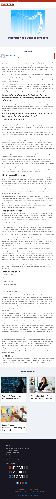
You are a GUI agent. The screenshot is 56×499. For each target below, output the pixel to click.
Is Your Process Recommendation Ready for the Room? (13, 427)
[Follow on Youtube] (23, 483)
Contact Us (35, 495)
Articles (28, 41)
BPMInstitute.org (10, 55)
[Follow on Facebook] (17, 483)
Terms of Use (21, 495)
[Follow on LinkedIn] (26, 483)
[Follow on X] (20, 483)
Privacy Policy (28, 495)
